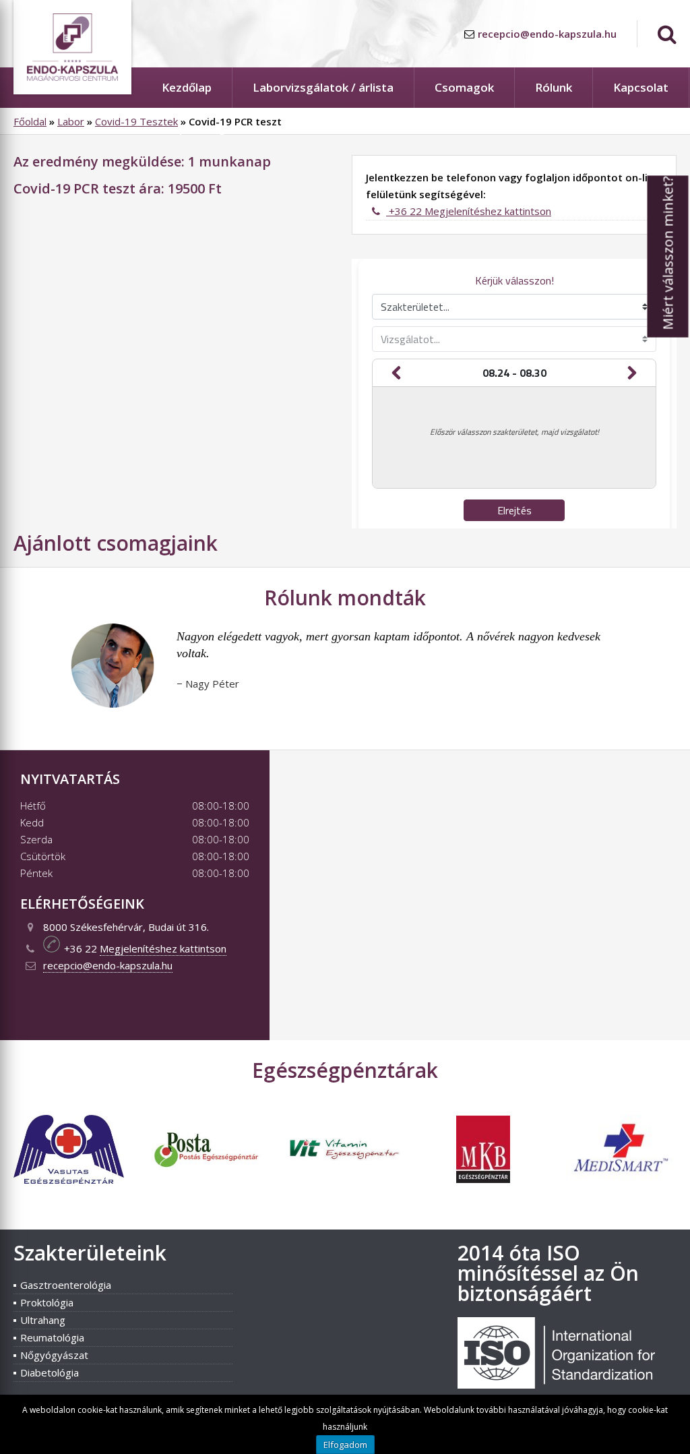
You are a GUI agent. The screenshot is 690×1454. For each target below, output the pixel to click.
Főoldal (29, 121)
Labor (70, 121)
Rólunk (553, 87)
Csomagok (464, 87)
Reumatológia (52, 1337)
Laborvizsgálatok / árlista (323, 87)
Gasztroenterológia (65, 1285)
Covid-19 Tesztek (136, 121)
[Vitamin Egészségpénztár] (345, 1156)
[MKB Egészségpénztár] (483, 1179)
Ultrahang (42, 1320)
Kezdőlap (187, 87)
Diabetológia (49, 1372)
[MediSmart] (621, 1200)
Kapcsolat (640, 87)
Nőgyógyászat (54, 1355)
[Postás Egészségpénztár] (207, 1165)
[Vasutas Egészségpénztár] (68, 1179)
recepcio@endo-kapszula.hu (547, 33)
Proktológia (46, 1302)
